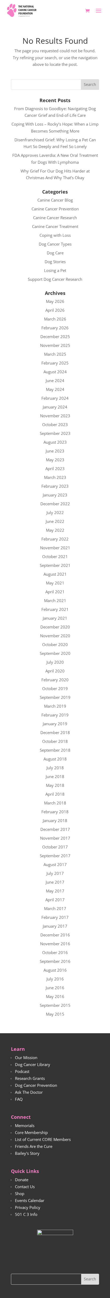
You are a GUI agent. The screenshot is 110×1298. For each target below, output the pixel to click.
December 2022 (55, 503)
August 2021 (55, 574)
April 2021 (55, 591)
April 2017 (55, 899)
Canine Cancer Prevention (55, 208)
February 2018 (55, 811)
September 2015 (55, 1005)
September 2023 (55, 433)
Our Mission (26, 1057)
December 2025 (55, 336)
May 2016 (55, 996)
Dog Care (55, 252)
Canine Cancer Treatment (55, 226)
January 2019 (55, 723)
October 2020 (55, 644)
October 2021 (55, 556)
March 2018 (55, 803)
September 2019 (55, 697)
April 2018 (55, 794)
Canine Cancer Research (55, 217)
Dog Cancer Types (55, 244)
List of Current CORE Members (43, 1139)
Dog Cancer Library (32, 1064)
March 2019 (55, 706)
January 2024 (55, 407)
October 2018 (55, 741)
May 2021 (55, 583)
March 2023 (55, 477)
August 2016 (55, 970)
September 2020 (55, 653)
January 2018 (55, 820)
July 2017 (55, 873)
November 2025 (55, 345)
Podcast (22, 1071)
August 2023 (55, 442)
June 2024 (55, 380)
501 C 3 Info (26, 1214)
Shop (19, 1193)
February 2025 (55, 363)
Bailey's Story (27, 1153)
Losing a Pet (55, 270)
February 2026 (55, 327)
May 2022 (55, 530)
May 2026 (55, 301)
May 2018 (55, 785)
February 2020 (55, 679)
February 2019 (55, 715)
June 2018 (55, 776)
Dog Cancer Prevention (36, 1085)
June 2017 (55, 882)
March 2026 (55, 319)
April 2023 (55, 468)
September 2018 (55, 750)
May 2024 (55, 389)
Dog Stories (55, 261)
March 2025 (55, 354)
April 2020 (55, 671)
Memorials (24, 1125)
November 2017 (55, 838)
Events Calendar (29, 1200)
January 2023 (55, 495)
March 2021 (55, 600)
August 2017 (55, 864)
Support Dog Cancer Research (55, 279)
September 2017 (55, 855)
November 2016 (55, 943)
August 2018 (55, 759)
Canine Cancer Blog (55, 200)
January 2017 (55, 926)
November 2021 (55, 547)
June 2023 (55, 451)
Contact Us (25, 1186)
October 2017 (55, 847)
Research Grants (30, 1078)
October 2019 (55, 688)
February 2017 (55, 917)
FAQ (19, 1099)
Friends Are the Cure (33, 1146)
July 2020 (55, 662)
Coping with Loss (55, 235)
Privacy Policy (27, 1207)
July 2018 (55, 767)
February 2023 (55, 486)
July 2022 (55, 512)
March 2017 (55, 908)
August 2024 (55, 371)
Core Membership (31, 1132)
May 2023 (55, 459)
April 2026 (55, 310)
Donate (21, 1179)
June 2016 (55, 987)
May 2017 (55, 891)
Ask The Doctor (29, 1092)
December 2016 (55, 935)
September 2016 (55, 961)
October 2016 (55, 952)
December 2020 (55, 627)
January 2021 (55, 618)
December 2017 (55, 829)
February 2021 (55, 609)
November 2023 (55, 415)
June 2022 (55, 521)
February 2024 (55, 398)
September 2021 (55, 565)
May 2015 (55, 1014)
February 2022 (55, 539)
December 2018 (55, 732)
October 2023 (55, 424)
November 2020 (55, 635)
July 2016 (55, 978)
